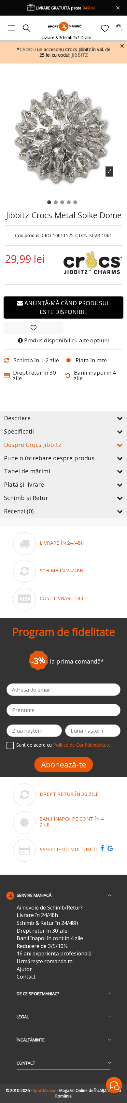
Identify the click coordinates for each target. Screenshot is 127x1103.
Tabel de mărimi (27, 471)
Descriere (17, 418)
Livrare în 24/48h (37, 915)
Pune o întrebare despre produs (49, 458)
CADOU (28, 49)
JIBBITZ (80, 55)
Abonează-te (63, 764)
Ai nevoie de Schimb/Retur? (50, 907)
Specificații (19, 431)
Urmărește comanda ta (45, 961)
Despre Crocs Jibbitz (32, 445)
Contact (26, 977)
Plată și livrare (24, 484)
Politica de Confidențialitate (82, 745)
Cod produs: (27, 235)
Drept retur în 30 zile (42, 931)
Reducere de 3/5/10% (42, 946)
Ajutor (24, 969)
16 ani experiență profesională (54, 953)
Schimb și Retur (26, 498)
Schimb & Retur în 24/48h (47, 923)
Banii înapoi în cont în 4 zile (50, 938)
